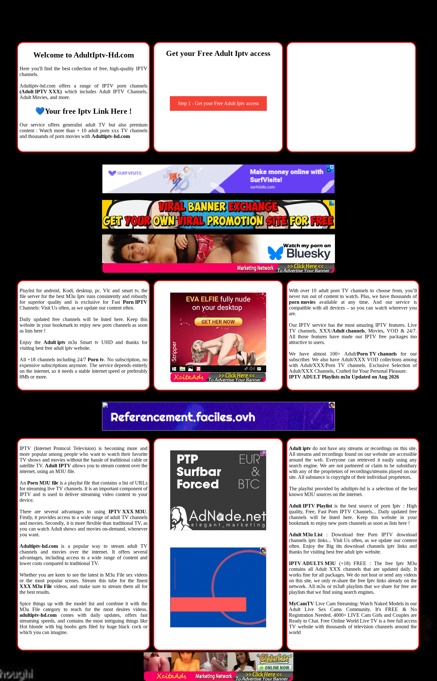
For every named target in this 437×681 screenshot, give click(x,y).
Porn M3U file (42, 483)
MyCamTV (301, 603)
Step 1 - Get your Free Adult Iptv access (218, 103)
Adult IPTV (58, 465)
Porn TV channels (377, 353)
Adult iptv (55, 342)
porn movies (302, 302)
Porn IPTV (135, 302)
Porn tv (96, 359)
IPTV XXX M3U (127, 511)
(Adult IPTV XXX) (41, 91)
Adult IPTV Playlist (310, 506)
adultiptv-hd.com (38, 615)
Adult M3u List (305, 534)
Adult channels (348, 330)
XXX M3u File (36, 586)
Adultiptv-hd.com (110, 136)
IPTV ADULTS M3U (312, 563)
